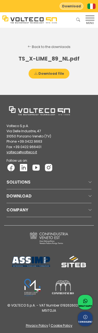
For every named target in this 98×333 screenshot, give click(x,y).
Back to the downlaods (51, 46)
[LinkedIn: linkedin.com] (23, 167)
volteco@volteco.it (22, 152)
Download (71, 6)
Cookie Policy (61, 325)
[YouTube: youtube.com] (36, 167)
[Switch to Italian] (91, 6)
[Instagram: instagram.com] (48, 167)
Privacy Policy (37, 325)
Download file (51, 73)
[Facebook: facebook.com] (11, 167)
